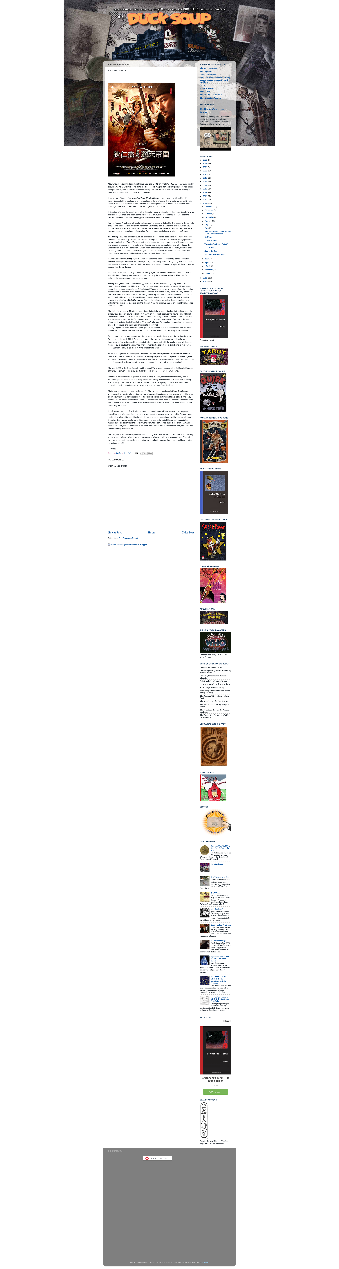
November (209, 210)
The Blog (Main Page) (209, 68)
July (207, 225)
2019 (205, 178)
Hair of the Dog (210, 251)
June (207, 228)
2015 (205, 192)
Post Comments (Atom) (128, 538)
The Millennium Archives (210, 98)
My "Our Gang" (217, 909)
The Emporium (206, 71)
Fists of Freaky (210, 247)
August (208, 221)
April (207, 262)
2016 (205, 189)
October (208, 214)
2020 (205, 174)
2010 (205, 281)
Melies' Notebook (207, 88)
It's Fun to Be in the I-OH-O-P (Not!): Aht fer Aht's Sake (220, 999)
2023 (205, 171)
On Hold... (208, 237)
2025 (205, 163)
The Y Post (215, 893)
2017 (205, 185)
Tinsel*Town (205, 92)
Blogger (205, 1262)
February (209, 270)
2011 (205, 278)
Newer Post (115, 532)
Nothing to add (217, 864)
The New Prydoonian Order (211, 95)
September (209, 217)
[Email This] (141, 453)
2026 (205, 160)
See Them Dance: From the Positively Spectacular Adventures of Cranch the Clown (215, 80)
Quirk (202, 85)
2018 (205, 182)
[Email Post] (136, 453)
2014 (205, 196)
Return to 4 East (211, 240)
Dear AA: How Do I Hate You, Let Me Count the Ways (217, 232)
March (208, 266)
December (209, 207)
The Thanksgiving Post (220, 877)
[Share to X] (146, 453)
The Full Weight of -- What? (216, 244)
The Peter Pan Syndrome (221, 925)
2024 (205, 167)
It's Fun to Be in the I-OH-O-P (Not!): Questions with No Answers (219, 980)
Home (151, 532)
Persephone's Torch (208, 75)
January (208, 273)
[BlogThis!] (143, 453)
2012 (205, 203)
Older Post (188, 532)
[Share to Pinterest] (151, 453)
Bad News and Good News (214, 254)
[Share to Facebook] (148, 453)
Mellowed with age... (219, 941)
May (207, 259)
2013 (205, 200)
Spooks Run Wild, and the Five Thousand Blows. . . (220, 958)
